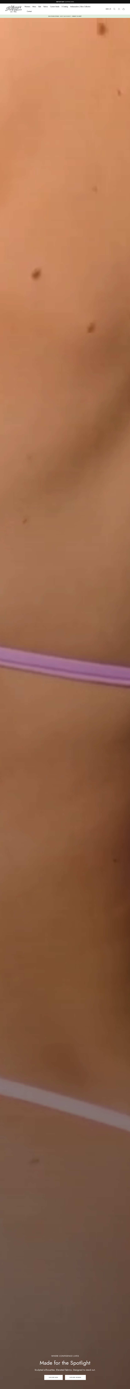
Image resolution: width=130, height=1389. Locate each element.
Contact (29, 11)
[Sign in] (119, 9)
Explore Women (75, 1377)
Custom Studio (54, 7)
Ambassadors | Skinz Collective (80, 7)
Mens (34, 7)
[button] (108, 9)
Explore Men (53, 1377)
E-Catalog (65, 7)
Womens (27, 7)
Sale (39, 7)
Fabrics (45, 7)
